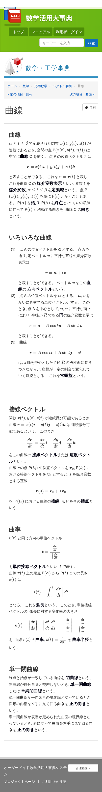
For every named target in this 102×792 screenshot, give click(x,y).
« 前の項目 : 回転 (19, 94)
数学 (26, 85)
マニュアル (40, 31)
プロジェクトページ (19, 781)
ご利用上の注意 (54, 781)
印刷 (92, 107)
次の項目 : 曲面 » (82, 94)
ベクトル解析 (62, 85)
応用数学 (40, 85)
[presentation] (18, 143)
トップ (18, 31)
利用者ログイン (69, 31)
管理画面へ (83, 768)
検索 (91, 43)
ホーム (12, 85)
